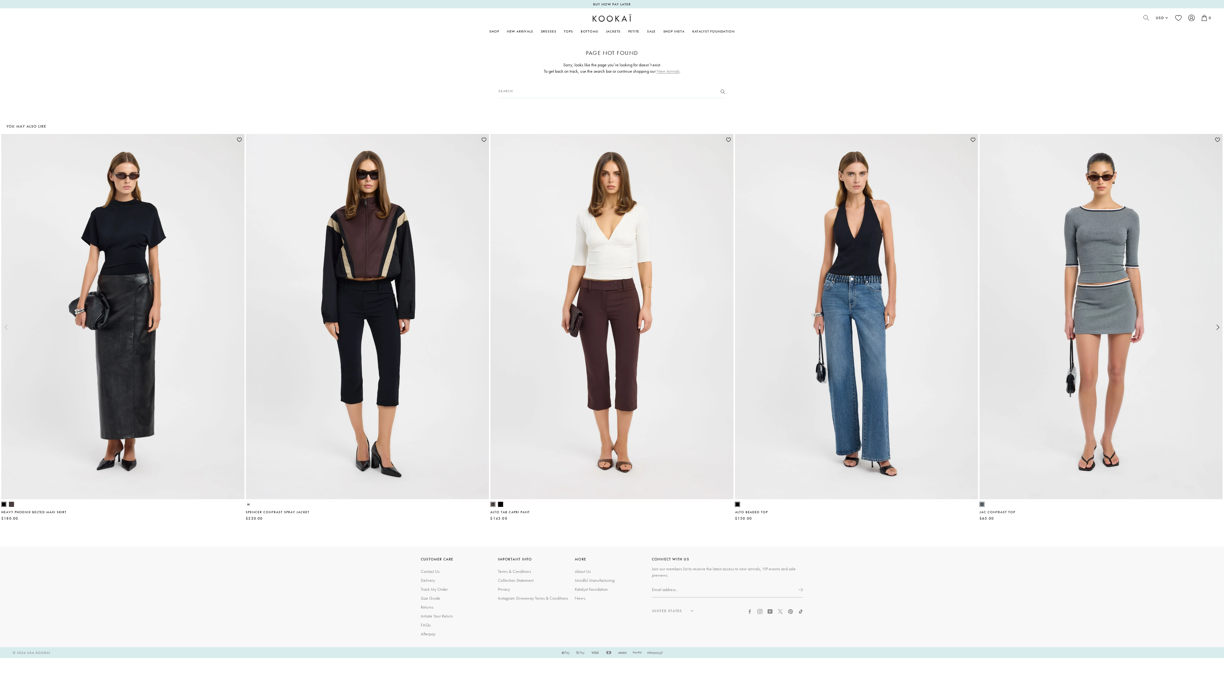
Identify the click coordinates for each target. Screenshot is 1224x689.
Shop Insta (674, 31)
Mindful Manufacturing (595, 580)
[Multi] (248, 504)
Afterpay (428, 634)
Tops (568, 31)
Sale (651, 31)
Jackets (613, 31)
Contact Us (430, 571)
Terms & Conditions (514, 571)
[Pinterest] (790, 611)
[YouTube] (770, 611)
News (580, 598)
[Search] (722, 91)
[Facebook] (749, 611)
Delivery (428, 580)
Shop (494, 31)
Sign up (800, 589)
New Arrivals (520, 31)
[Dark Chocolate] (11, 504)
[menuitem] (520, 31)
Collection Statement (516, 580)
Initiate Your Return (437, 616)
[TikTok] (800, 611)
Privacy (504, 589)
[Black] (3, 504)
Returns (427, 607)
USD (1160, 17)
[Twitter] (780, 611)
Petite (633, 31)
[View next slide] (1218, 327)
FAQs (426, 625)
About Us (583, 571)
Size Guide (430, 598)
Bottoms (589, 31)
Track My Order (434, 589)
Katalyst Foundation (713, 31)
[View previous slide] (6, 327)
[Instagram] (759, 611)
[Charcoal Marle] (982, 504)
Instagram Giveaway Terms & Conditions (533, 598)
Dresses (549, 31)
